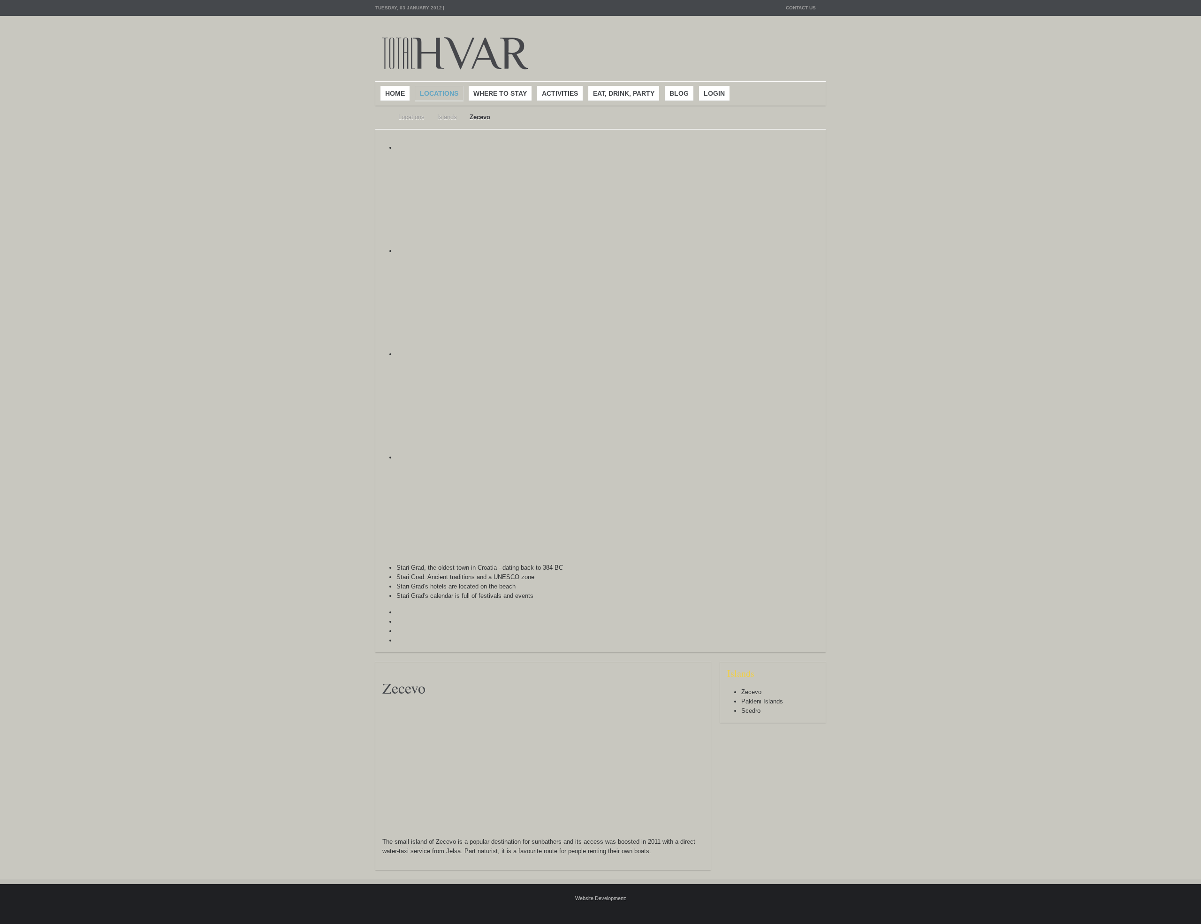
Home (380, 117)
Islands (447, 117)
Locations (411, 117)
